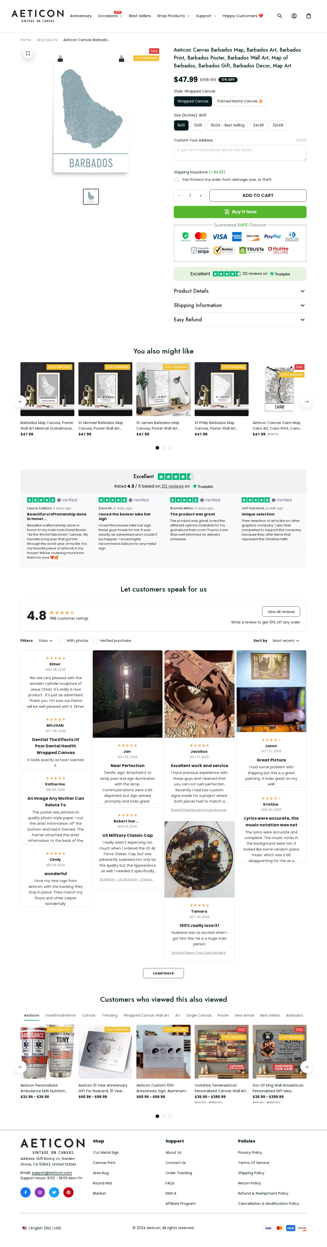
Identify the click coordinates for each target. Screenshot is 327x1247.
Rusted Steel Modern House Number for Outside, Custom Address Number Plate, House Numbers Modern (199, 810)
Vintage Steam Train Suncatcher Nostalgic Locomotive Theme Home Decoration (199, 952)
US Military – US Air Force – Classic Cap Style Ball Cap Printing (127, 879)
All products (47, 39)
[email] (52, 1173)
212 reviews (172, 486)
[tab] (157, 447)
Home (25, 39)
